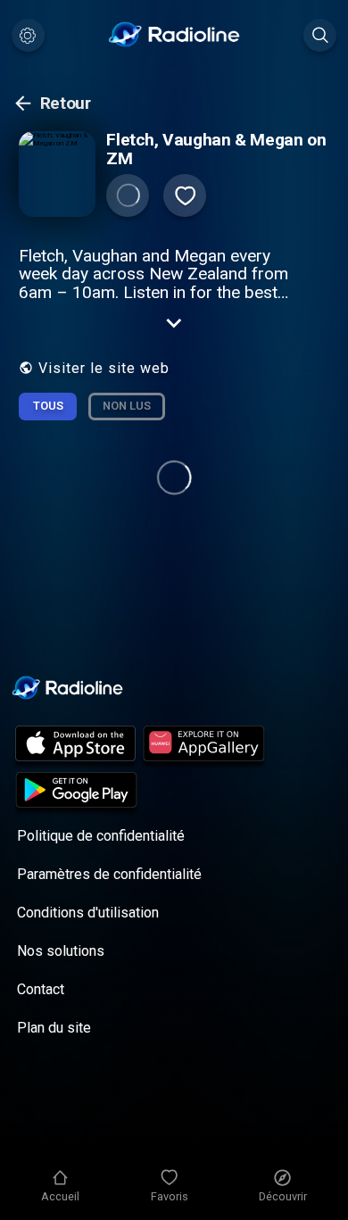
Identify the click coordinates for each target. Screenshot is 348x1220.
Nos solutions (60, 950)
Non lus (127, 405)
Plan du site (54, 1027)
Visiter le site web (104, 368)
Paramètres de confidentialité (109, 874)
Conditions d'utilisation (88, 912)
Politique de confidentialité (101, 835)
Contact (40, 989)
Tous (48, 405)
